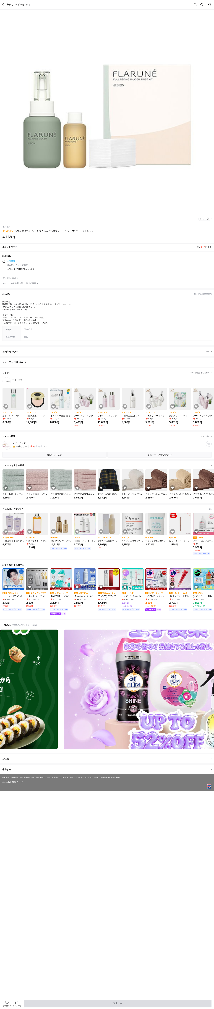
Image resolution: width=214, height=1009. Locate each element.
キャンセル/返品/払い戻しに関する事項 (19, 283)
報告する (6, 769)
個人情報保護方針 (27, 777)
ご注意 (5, 758)
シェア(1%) (17, 1006)
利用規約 (14, 777)
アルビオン (8, 231)
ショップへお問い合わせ (108, 362)
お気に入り (7, 1006)
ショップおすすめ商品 (13, 465)
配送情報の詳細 (9, 278)
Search (202, 5)
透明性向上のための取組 (110, 777)
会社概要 (5, 777)
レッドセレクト (21, 4)
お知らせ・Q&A (105, 351)
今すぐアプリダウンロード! (80, 777)
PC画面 (55, 777)
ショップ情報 (105, 436)
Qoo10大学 (64, 777)
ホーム (96, 777)
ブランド (105, 372)
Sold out (118, 1004)
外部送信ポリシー (43, 777)
